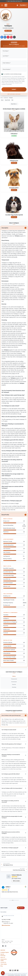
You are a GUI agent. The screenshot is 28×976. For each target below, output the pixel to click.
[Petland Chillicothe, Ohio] (6, 5)
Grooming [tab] (14, 687)
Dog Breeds (6, 97)
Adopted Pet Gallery (4, 960)
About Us (3, 957)
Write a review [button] (16, 881)
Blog (2, 966)
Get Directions (6, 925)
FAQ (12, 100)
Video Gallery (4, 964)
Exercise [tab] (14, 684)
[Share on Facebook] (2, 37)
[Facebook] (3, 946)
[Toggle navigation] (2, 5)
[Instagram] (5, 946)
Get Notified (14, 162)
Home (2, 97)
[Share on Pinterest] (8, 37)
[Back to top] (26, 908)
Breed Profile (7, 100)
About (2, 100)
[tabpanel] (14, 699)
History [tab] (14, 676)
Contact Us (3, 962)
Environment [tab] (14, 681)
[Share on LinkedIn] (5, 37)
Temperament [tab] (14, 678)
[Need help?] (3, 973)
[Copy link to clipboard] (14, 37)
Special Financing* (3, 954)
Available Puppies (5, 952)
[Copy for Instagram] (11, 37)
